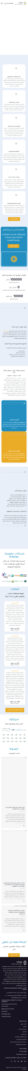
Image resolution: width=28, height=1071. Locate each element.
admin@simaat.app (21, 1054)
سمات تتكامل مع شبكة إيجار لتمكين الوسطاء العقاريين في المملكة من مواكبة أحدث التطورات (14, 884)
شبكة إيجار (6, 331)
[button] (14, 259)
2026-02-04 (22, 811)
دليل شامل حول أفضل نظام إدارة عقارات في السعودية (15, 808)
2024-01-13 (22, 888)
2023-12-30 (22, 916)
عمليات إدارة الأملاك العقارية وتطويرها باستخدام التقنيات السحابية (16, 912)
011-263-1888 (23, 1051)
